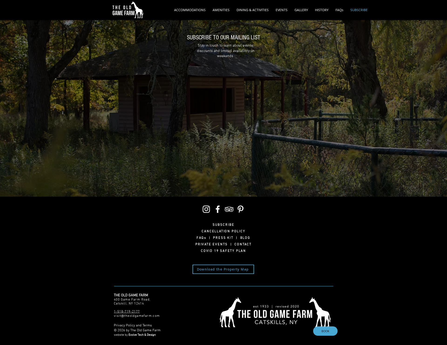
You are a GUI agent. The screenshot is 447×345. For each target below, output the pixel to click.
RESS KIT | (228, 238)
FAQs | (204, 238)
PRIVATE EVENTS (212, 244)
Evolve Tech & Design (142, 335)
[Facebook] (218, 209)
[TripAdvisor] (229, 209)
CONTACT (242, 244)
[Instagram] (206, 209)
